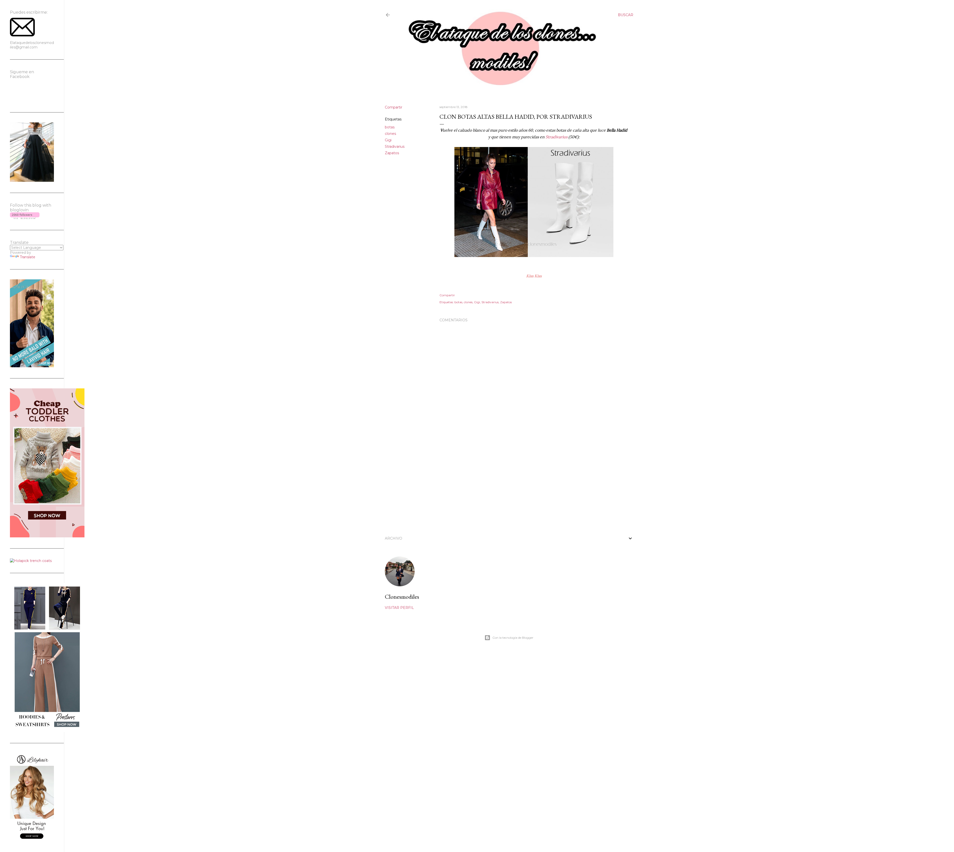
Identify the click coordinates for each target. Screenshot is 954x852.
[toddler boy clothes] (47, 536)
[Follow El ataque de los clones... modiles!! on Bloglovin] (25, 218)
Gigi (388, 140)
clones (390, 133)
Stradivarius (394, 146)
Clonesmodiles (402, 596)
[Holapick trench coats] (31, 560)
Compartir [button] (393, 107)
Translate (27, 257)
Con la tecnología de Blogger (512, 637)
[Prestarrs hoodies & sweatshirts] (47, 731)
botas (390, 127)
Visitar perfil (399, 607)
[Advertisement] (533, 485)
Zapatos (392, 153)
